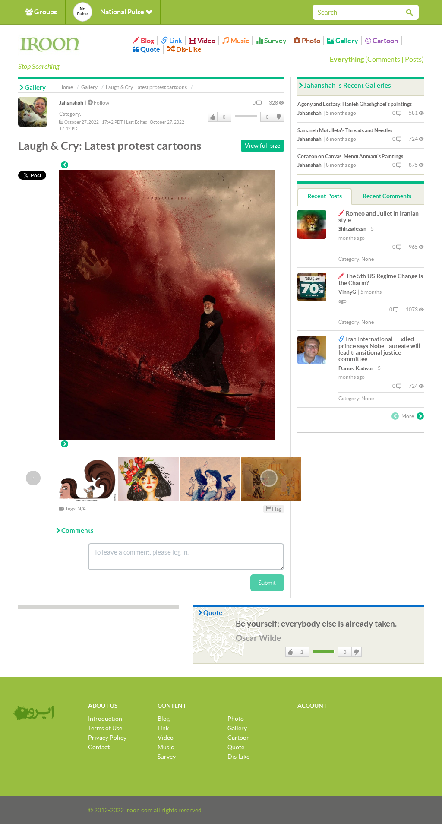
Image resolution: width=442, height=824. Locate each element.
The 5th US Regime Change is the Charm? (380, 279)
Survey (275, 40)
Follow (101, 102)
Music (239, 40)
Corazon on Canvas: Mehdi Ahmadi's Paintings (350, 156)
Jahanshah (71, 102)
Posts (413, 59)
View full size (262, 145)
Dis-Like (188, 49)
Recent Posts (324, 196)
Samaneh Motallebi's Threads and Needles (344, 130)
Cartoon (384, 40)
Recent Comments (387, 196)
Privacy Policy (107, 737)
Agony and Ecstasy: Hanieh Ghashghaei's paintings (354, 104)
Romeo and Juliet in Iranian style (378, 216)
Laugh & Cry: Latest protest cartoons (146, 87)
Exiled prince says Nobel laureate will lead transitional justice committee (379, 349)
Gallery (346, 40)
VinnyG (347, 292)
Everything (347, 59)
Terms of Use (105, 728)
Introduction (105, 718)
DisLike (278, 117)
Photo (310, 40)
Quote (149, 49)
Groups (45, 12)
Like (213, 117)
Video (205, 40)
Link (175, 40)
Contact (99, 747)
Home (66, 87)
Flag (276, 508)
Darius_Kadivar (355, 368)
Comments (383, 59)
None (367, 259)
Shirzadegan (352, 228)
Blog (146, 40)
